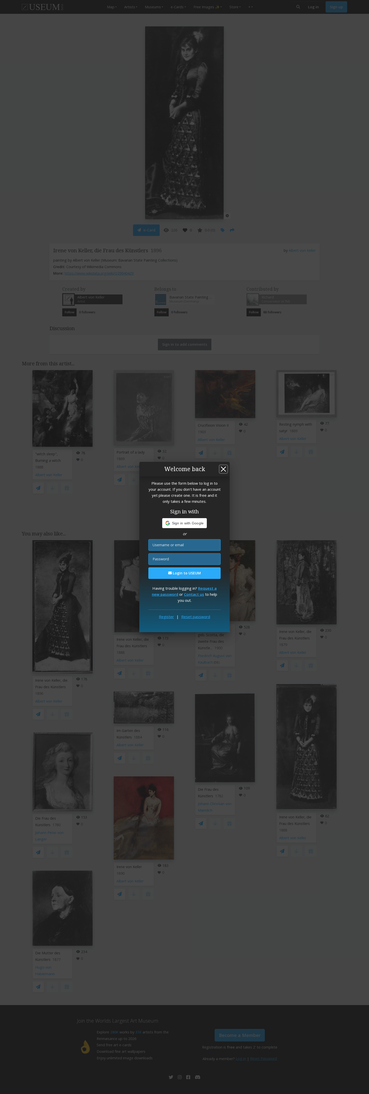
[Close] (223, 469)
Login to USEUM (186, 573)
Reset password (195, 616)
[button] (184, 523)
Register (166, 616)
